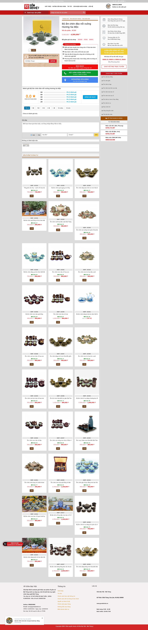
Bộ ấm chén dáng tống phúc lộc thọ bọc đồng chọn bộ (65, 566)
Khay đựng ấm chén (108, 110)
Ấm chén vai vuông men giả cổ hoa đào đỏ (88, 230)
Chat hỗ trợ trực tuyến (114, 66)
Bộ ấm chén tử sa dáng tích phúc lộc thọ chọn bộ (90, 524)
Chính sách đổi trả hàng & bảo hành (43, 1)
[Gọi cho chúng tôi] (117, 1)
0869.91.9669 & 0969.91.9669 (114, 59)
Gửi (96, 134)
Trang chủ (66, 18)
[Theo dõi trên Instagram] (112, 1)
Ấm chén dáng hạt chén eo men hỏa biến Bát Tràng (90, 187)
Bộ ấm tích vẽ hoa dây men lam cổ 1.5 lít (61, 515)
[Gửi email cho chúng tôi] (115, 1)
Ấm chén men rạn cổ (108, 95)
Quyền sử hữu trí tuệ (64, 601)
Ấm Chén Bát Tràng (75, 18)
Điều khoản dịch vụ (63, 609)
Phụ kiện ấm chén (107, 114)
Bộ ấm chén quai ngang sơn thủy (60, 187)
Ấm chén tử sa (107, 103)
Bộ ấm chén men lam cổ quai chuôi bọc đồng (36, 516)
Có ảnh (68, 108)
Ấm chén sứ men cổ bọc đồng (110, 99)
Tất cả (27, 108)
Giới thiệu (48, 6)
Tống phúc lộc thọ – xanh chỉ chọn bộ (34, 187)
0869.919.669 (14, 543)
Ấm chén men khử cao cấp (110, 88)
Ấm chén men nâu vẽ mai (60, 314)
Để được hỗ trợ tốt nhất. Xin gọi (114, 56)
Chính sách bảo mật (28, 1)
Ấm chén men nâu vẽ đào (34, 440)
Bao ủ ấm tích (106, 106)
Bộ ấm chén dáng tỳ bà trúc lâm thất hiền (87, 314)
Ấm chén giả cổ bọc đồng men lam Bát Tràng (88, 482)
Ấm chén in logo (107, 84)
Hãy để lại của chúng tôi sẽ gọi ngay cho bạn (43, 56)
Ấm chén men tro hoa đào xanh (87, 272)
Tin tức (69, 6)
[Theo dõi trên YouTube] (123, 1)
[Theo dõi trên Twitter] (113, 1)
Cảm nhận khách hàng (80, 6)
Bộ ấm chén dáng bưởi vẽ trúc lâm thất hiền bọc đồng (39, 557)
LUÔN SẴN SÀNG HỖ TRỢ (114, 50)
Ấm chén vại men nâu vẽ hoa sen (34, 356)
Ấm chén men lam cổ (108, 91)
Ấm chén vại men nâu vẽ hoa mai (34, 398)
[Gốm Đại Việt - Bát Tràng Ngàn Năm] (32, 6)
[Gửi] (83, 12)
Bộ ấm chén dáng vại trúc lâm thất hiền (34, 272)
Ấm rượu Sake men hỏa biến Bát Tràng (87, 440)
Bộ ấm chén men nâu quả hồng (34, 314)
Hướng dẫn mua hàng (59, 6)
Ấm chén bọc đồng (108, 77)
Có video (60, 108)
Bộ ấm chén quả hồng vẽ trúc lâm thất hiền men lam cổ (39, 220)
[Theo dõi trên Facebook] (110, 1)
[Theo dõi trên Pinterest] (118, 1)
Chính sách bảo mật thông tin (66, 596)
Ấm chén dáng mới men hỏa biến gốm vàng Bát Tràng (65, 356)
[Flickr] (125, 1)
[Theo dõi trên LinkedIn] (121, 1)
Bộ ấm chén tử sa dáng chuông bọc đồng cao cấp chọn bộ (92, 398)
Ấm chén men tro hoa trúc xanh (87, 356)
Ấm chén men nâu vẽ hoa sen (60, 272)
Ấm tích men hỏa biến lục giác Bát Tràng (61, 398)
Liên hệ (90, 6)
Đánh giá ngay (90, 97)
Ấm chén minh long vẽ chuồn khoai (34, 482)
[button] (29, 50)
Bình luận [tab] (26, 145)
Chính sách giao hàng (58, 1)
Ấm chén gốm (106, 80)
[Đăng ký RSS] (120, 1)
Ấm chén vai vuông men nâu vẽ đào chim (61, 440)
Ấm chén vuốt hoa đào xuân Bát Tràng (60, 221)
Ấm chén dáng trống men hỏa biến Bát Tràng (88, 566)
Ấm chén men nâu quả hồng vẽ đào (61, 482)
